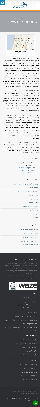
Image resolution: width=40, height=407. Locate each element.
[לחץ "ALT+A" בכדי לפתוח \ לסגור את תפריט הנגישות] (2, 2)
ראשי (36, 398)
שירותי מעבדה (32, 313)
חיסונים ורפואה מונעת (30, 206)
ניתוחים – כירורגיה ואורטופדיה (28, 192)
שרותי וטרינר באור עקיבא (29, 230)
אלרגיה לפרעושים (31, 351)
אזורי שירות (22, 398)
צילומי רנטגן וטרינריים (30, 324)
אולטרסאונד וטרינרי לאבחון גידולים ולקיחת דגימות (20, 320)
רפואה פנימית (33, 195)
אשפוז (36, 218)
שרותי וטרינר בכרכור (31, 234)
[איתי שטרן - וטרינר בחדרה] (20, 5)
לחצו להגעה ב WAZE (28, 170)
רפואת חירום (33, 210)
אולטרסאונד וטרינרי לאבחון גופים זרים (24, 316)
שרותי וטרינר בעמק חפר (30, 237)
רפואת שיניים (33, 203)
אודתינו (30, 398)
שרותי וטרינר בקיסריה (30, 245)
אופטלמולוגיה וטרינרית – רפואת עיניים (25, 184)
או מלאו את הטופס (29, 173)
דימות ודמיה (34, 188)
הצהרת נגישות (33, 400)
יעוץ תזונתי (34, 214)
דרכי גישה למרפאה (28, 307)
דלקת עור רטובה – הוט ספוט (28, 347)
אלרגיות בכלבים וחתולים (29, 340)
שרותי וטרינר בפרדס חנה (29, 241)
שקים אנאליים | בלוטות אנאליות (26, 344)
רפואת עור (34, 199)
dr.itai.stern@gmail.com (27, 168)
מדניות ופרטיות (12, 398)
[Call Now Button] (35, 403)
